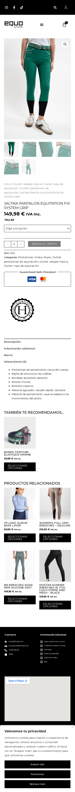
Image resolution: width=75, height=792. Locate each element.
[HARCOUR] (22, 310)
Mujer (47, 257)
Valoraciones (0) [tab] (15, 361)
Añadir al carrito (44, 243)
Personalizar (37, 774)
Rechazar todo (37, 784)
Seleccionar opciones (17, 467)
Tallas (9, 220)
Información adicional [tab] (19, 348)
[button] (55, 7)
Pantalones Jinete (30, 257)
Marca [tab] (8, 355)
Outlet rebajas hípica (27, 184)
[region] (37, 758)
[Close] (72, 727)
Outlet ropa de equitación (21, 265)
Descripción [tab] (12, 341)
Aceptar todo (37, 764)
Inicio (7, 184)
